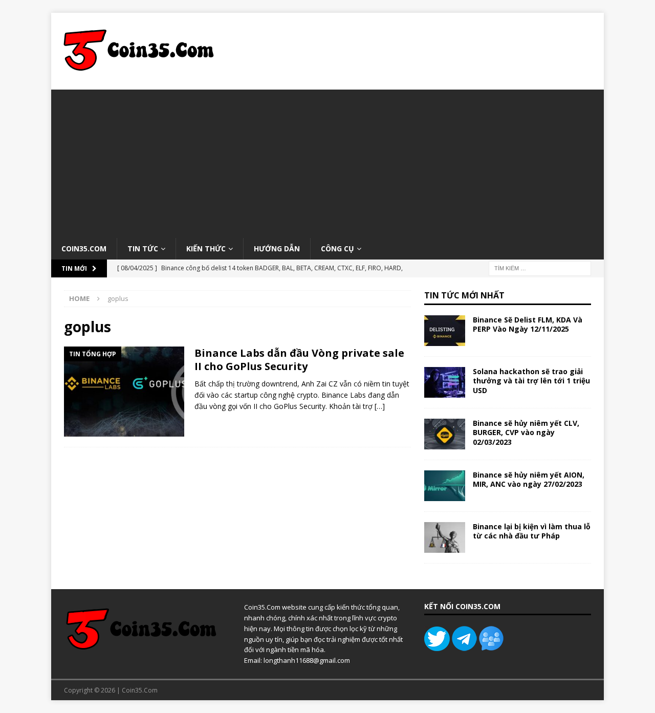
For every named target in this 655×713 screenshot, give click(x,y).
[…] (380, 406)
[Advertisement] (327, 161)
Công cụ (337, 248)
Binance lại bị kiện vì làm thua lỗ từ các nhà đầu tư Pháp (532, 531)
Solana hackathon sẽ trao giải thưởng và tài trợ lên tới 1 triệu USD (531, 380)
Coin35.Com (83, 248)
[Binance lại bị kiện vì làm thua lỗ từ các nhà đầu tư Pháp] (444, 537)
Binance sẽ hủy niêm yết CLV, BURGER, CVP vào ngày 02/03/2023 (526, 432)
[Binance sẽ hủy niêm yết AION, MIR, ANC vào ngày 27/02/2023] (444, 485)
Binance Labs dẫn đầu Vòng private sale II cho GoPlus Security (299, 359)
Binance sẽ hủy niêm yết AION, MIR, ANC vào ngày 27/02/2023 (528, 479)
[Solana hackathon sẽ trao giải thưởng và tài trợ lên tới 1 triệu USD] (444, 382)
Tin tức (142, 248)
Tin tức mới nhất (464, 295)
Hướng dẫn (277, 248)
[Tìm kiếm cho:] (540, 268)
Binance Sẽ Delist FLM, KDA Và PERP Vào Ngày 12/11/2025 (527, 324)
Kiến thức (206, 248)
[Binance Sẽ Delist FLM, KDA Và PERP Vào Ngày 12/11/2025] (444, 330)
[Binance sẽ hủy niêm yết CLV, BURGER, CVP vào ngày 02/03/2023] (444, 434)
